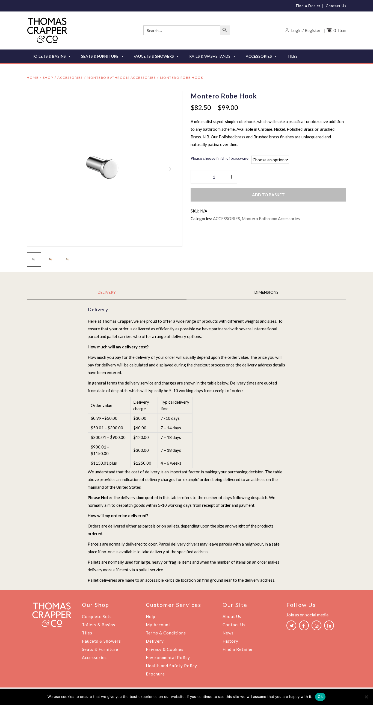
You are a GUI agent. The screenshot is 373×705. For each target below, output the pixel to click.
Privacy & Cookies (164, 649)
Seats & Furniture (100, 649)
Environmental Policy (168, 657)
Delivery (155, 641)
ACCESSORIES (259, 56)
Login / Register (306, 30)
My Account (158, 624)
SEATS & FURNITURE (100, 56)
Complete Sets (97, 616)
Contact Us (336, 6)
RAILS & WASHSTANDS (209, 56)
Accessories (94, 657)
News (228, 632)
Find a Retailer (238, 649)
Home (33, 77)
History (230, 641)
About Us (232, 616)
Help (150, 616)
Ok (320, 696)
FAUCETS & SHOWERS (154, 56)
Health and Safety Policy (171, 665)
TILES (292, 56)
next (170, 169)
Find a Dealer (308, 6)
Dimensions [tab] (266, 292)
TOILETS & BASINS (49, 56)
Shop (48, 77)
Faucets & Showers (101, 641)
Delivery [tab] (107, 292)
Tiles (87, 632)
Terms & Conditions (166, 632)
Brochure (155, 673)
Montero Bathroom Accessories (121, 77)
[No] (366, 697)
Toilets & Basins (98, 624)
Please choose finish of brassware (219, 158)
